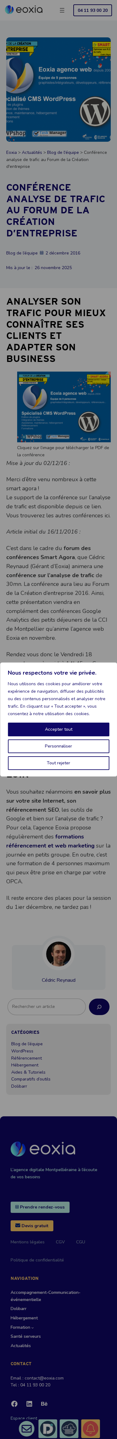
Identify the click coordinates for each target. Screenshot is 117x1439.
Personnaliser (58, 746)
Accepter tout (58, 729)
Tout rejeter (58, 763)
